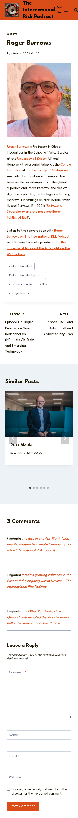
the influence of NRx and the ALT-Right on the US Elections (38, 248)
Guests (12, 34)
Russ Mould (21, 445)
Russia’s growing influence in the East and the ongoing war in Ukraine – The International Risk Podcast (39, 581)
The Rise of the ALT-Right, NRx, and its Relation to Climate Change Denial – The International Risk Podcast (39, 544)
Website (15, 777)
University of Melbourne (50, 170)
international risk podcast (26, 275)
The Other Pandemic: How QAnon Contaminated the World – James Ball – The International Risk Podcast (38, 617)
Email (14, 756)
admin (15, 53)
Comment (17, 672)
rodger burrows (20, 293)
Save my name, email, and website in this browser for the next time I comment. (39, 791)
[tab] (30, 488)
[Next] (65, 438)
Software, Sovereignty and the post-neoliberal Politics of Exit (34, 211)
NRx (43, 284)
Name (14, 735)
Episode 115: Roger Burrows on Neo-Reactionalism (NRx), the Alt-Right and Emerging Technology (20, 333)
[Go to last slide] (13, 438)
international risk (21, 266)
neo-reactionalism (21, 284)
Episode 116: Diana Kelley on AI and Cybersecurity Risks (58, 324)
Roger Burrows (18, 147)
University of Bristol (32, 159)
